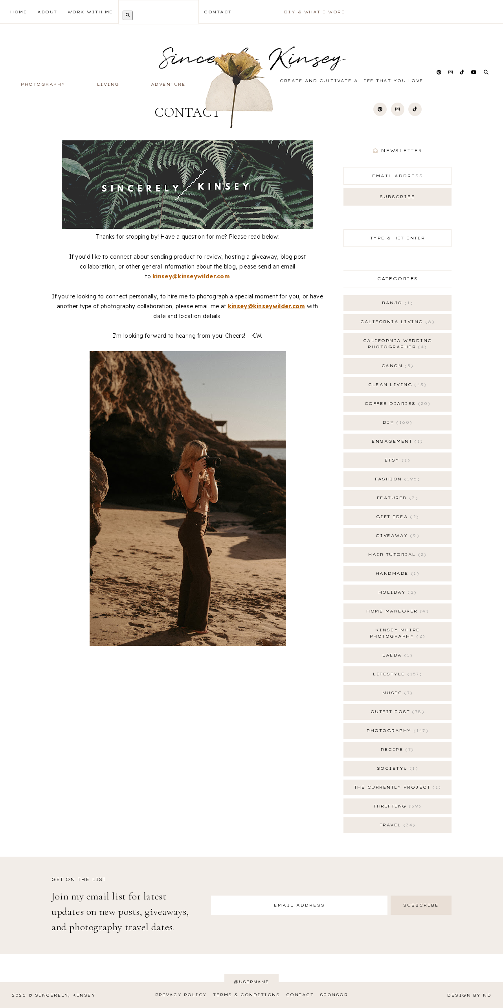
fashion (396, 479)
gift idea (396, 516)
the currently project (396, 787)
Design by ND (469, 995)
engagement (396, 441)
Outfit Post (396, 711)
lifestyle (396, 674)
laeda (396, 655)
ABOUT (47, 12)
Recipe (396, 749)
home (18, 12)
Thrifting (396, 806)
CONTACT (218, 12)
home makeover (396, 611)
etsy (396, 460)
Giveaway (396, 535)
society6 (396, 768)
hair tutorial (396, 554)
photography (396, 730)
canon (396, 365)
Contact (300, 994)
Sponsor (334, 994)
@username (251, 981)
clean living (396, 384)
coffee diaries (396, 403)
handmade (396, 573)
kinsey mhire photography (396, 633)
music (396, 692)
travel (396, 825)
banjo (396, 302)
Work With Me (90, 12)
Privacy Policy (181, 994)
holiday (396, 592)
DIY (396, 422)
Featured (396, 497)
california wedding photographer (397, 343)
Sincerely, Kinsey (65, 995)
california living (396, 321)
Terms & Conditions (246, 994)
